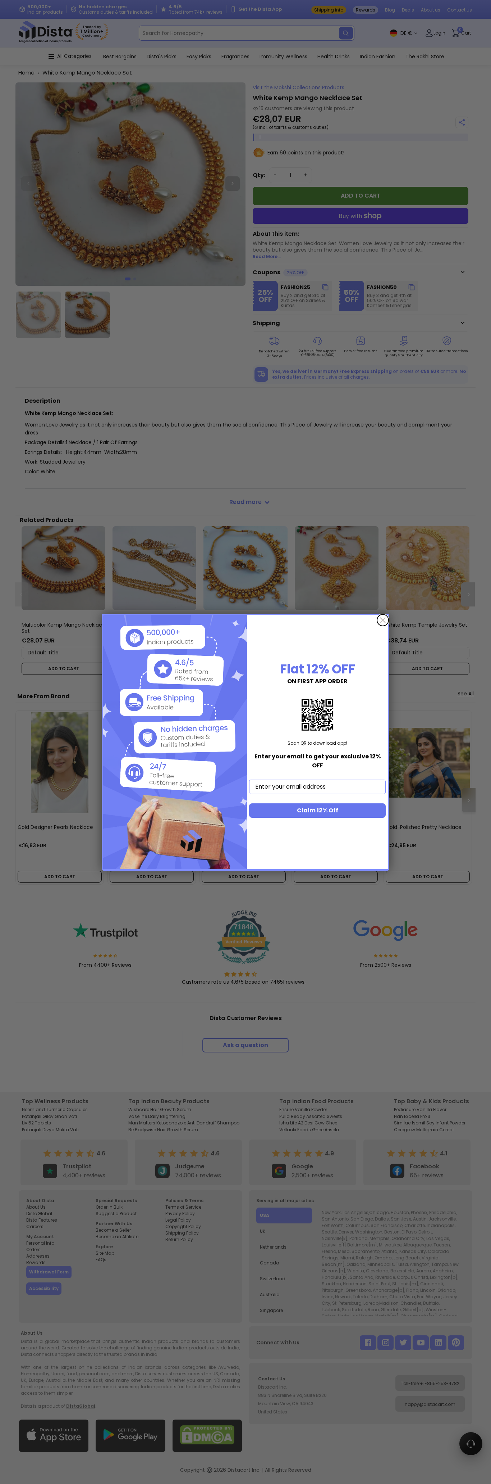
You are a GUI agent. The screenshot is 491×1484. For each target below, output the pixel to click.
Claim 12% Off (317, 810)
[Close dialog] (383, 620)
